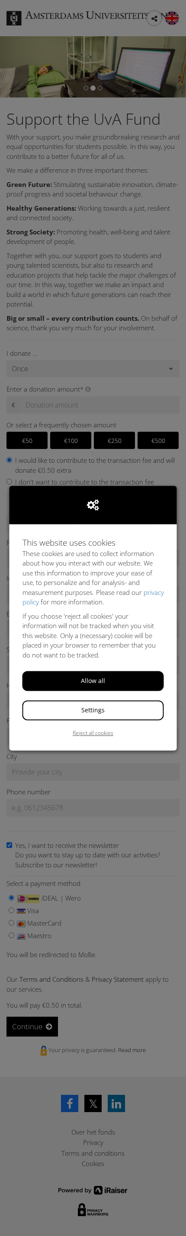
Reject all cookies (93, 733)
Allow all (93, 681)
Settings (93, 710)
